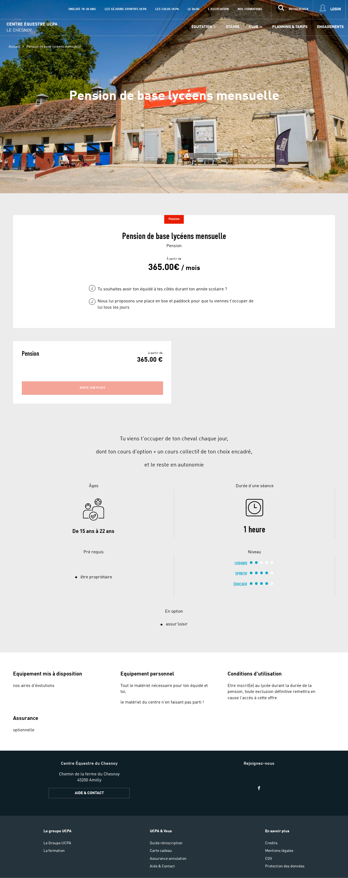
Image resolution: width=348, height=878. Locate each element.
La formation (54, 851)
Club (253, 27)
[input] (292, 9)
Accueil (14, 46)
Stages (232, 27)
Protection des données (284, 866)
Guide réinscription (166, 843)
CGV (268, 859)
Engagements (330, 27)
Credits (271, 843)
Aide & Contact (89, 793)
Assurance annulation (168, 859)
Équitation (201, 27)
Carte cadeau (161, 851)
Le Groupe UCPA (57, 843)
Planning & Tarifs (289, 27)
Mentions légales (279, 851)
